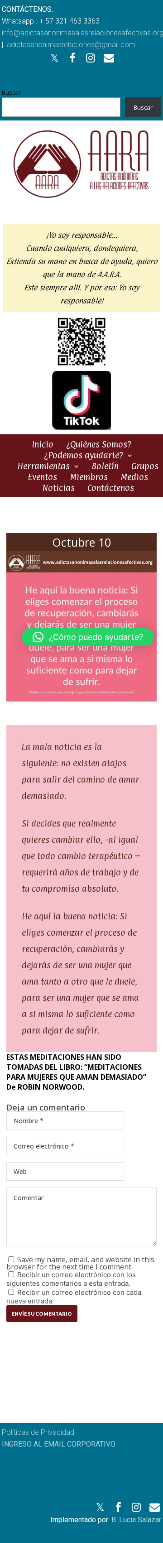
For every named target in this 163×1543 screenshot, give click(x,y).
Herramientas (43, 466)
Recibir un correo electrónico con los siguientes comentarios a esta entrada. (71, 1279)
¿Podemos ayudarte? (83, 455)
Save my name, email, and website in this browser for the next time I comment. (80, 1263)
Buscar (11, 92)
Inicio (42, 444)
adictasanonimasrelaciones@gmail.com (71, 44)
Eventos (42, 477)
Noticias (58, 488)
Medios (134, 477)
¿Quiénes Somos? (98, 444)
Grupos (144, 466)
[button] (88, 637)
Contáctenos (110, 488)
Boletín (105, 466)
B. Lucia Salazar (136, 1519)
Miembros (89, 477)
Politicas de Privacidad (38, 1432)
